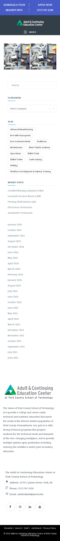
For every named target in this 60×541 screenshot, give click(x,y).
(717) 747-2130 (45, 10)
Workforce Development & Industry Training (30, 171)
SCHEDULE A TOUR (14, 4)
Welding (14, 165)
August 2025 (14, 241)
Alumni (18, 528)
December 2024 (16, 246)
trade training (35, 159)
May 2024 (13, 257)
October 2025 (15, 230)
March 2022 (14, 324)
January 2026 (15, 224)
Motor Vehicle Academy (39, 147)
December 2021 (16, 329)
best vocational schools (20, 141)
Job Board (36, 528)
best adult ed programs (20, 135)
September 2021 (16, 346)
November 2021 (16, 335)
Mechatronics (16, 147)
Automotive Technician (20, 212)
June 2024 (13, 252)
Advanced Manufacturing (21, 129)
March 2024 (14, 268)
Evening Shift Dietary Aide (22, 201)
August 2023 (14, 285)
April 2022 (13, 318)
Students (8, 528)
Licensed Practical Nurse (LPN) (24, 196)
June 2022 (13, 307)
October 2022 (15, 302)
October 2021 (15, 341)
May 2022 (13, 313)
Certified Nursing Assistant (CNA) (26, 190)
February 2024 (15, 274)
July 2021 (13, 352)
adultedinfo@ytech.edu (30, 494)
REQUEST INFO (14, 10)
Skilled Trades (16, 159)
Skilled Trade (33, 153)
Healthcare (42, 141)
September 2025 (16, 235)
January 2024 (15, 280)
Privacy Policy (49, 528)
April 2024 (13, 263)
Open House (15, 153)
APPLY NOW (45, 4)
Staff (26, 528)
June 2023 (13, 296)
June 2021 (13, 357)
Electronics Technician (20, 207)
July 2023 (13, 291)
